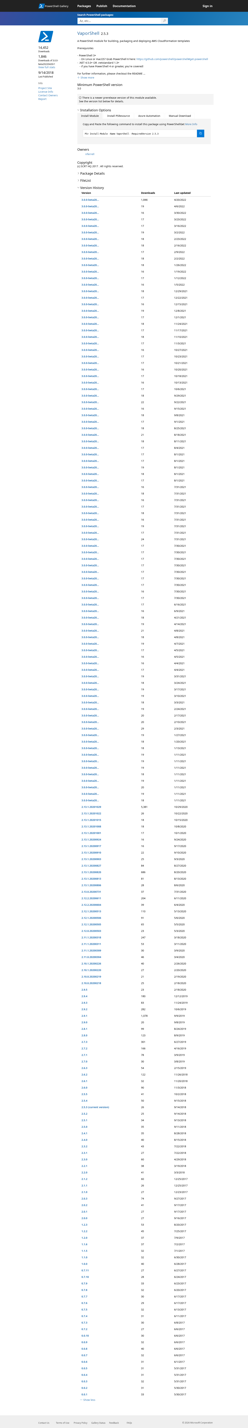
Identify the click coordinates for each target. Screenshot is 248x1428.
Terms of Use (62, 1422)
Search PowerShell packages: (95, 15)
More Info (191, 124)
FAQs (129, 1422)
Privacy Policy (80, 1422)
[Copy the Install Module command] (200, 133)
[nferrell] (81, 154)
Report (42, 99)
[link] (86, 6)
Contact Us (43, 1422)
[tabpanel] (143, 129)
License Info (45, 91)
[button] (85, 77)
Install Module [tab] (90, 116)
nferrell (89, 154)
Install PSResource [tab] (118, 116)
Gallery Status (98, 1422)
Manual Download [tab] (180, 116)
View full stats (46, 67)
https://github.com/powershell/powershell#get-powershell (172, 59)
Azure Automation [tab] (149, 116)
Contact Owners (48, 95)
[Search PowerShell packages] (164, 21)
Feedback (114, 1422)
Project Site (45, 88)
